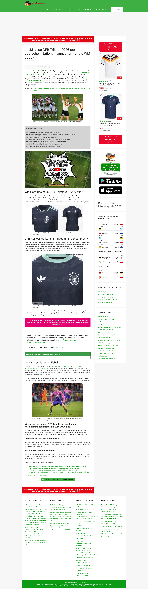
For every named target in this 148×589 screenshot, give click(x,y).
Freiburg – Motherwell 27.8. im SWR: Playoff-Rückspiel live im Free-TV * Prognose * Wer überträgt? (36, 511)
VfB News (101, 324)
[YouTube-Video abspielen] (58, 169)
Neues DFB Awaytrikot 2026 (109, 521)
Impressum (65, 584)
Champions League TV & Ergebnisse (109, 327)
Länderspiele (69, 9)
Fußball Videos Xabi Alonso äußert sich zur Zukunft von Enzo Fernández (35, 536)
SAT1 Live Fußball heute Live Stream (109, 300)
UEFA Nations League (105, 343)
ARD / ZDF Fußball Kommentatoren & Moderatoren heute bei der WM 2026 (61, 518)
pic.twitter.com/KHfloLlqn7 (36, 342)
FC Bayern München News (106, 319)
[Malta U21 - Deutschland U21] (110, 276)
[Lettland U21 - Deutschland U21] (110, 272)
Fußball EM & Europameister (84, 557)
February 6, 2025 (61, 347)
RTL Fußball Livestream (105, 297)
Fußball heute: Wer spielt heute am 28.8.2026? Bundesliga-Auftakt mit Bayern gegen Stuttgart (35, 522)
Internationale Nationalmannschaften (109, 340)
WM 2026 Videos (106, 536)
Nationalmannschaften (84, 9)
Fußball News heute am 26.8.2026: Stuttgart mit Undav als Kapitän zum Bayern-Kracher (35, 529)
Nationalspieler (102, 356)
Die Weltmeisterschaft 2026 (34, 71)
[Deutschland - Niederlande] (110, 246)
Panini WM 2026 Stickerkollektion (111, 526)
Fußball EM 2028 (81, 560)
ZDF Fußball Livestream (105, 294)
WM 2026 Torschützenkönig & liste (111, 534)
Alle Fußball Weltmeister (84, 568)
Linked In (76, 586)
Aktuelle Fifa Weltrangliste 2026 (60, 523)
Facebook (56, 586)
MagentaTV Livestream (105, 302)
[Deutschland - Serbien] (110, 232)
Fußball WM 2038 (82, 576)
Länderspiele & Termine (105, 353)
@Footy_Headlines (70, 340)
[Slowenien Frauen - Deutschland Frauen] (110, 261)
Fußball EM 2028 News (84, 563)
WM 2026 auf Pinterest (66, 586)
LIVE (48, 9)
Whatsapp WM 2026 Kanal (85, 584)
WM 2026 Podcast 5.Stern (109, 524)
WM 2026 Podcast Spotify (87, 586)
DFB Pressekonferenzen (105, 351)
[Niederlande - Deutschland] (110, 223)
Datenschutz (73, 584)
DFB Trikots (116, 9)
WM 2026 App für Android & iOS (102, 584)
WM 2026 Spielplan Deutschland (111, 514)
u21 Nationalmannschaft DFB (107, 358)
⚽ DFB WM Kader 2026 (103, 9)
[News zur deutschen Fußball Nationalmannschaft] (35, 3)
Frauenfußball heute (104, 337)
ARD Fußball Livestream (105, 292)
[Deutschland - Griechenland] (110, 228)
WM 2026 (57, 9)
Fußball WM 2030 (82, 570)
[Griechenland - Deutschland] (110, 237)
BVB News (101, 322)
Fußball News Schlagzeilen (58, 505)
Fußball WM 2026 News (32, 476)
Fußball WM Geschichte (83, 565)
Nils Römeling (57, 584)
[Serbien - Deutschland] (110, 242)
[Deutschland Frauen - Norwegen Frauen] (110, 257)
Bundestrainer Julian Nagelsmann (108, 345)
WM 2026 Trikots (44, 476)
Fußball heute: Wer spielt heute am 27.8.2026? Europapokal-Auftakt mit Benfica (36, 542)
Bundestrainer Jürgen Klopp (106, 348)
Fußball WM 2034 (82, 573)
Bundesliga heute (103, 316)
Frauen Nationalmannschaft (106, 335)
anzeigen (52, 67)
